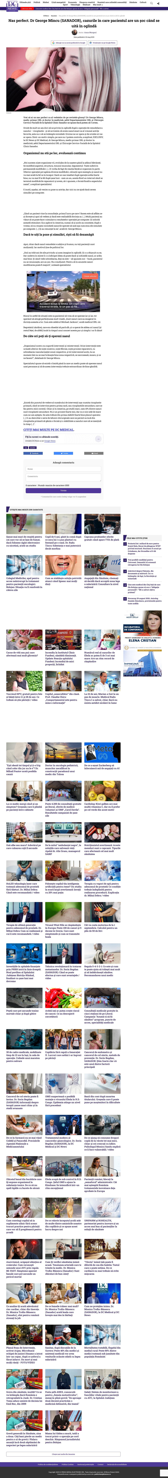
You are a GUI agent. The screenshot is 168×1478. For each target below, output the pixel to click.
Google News (49, 441)
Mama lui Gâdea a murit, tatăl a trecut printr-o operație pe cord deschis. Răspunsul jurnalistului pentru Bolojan (62, 1438)
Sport (65, 4)
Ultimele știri (25, 2)
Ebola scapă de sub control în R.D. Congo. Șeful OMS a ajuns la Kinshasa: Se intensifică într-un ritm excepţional (63, 1184)
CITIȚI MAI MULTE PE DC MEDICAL (48, 430)
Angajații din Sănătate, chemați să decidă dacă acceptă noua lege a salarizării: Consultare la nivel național (102, 582)
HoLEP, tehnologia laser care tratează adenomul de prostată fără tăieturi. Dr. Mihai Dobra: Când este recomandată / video (22, 888)
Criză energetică (58, 2)
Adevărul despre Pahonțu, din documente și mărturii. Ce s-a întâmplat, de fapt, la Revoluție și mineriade (142, 575)
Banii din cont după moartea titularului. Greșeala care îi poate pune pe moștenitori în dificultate (102, 1099)
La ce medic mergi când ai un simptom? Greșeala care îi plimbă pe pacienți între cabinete (24, 806)
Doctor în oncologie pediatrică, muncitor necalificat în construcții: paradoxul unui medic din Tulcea (61, 770)
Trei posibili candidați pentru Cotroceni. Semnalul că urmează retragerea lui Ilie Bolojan (142, 562)
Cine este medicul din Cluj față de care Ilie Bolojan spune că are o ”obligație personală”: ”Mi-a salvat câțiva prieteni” (144, 588)
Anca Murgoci (90, 32)
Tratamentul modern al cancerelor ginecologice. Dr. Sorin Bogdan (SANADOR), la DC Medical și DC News (63, 1142)
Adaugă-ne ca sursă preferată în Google (70, 43)
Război (46, 2)
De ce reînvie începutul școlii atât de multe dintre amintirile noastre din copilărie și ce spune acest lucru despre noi (63, 1225)
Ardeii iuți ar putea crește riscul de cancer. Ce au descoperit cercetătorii (62, 1013)
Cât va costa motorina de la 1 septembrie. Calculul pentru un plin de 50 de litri (100, 927)
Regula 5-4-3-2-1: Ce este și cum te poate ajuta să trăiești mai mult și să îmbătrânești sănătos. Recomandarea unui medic (102, 971)
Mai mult (98, 4)
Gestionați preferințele (85, 1464)
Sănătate (133, 2)
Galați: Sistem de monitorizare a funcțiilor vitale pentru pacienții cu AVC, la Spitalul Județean (101, 1394)
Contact (100, 1464)
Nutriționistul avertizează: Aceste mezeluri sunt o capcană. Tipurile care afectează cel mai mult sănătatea (102, 849)
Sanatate (54, 16)
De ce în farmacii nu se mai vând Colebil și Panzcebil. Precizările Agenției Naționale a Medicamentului (24, 1142)
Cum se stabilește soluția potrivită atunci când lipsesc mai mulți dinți (63, 581)
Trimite (63, 490)
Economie (72, 2)
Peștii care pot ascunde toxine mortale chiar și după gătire (22, 1012)
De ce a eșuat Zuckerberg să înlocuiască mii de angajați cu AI (102, 767)
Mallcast (86, 4)
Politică (37, 2)
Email (95, 453)
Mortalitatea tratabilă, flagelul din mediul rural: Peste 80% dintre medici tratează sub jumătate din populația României (102, 1352)
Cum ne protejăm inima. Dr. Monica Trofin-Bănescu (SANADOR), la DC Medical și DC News (101, 1311)
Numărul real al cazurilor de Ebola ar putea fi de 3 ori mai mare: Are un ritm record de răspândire (99, 657)
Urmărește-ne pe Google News (104, 43)
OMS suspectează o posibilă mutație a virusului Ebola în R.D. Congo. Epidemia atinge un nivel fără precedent (62, 1101)
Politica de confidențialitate (48, 1464)
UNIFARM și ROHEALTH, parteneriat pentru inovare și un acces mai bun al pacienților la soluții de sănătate (101, 1225)
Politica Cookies (68, 1464)
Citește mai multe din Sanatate (63, 1454)
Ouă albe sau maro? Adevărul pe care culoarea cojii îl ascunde (23, 847)
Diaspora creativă (87, 2)
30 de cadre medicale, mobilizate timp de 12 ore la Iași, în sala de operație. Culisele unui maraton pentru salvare (23, 1056)
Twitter (65, 453)
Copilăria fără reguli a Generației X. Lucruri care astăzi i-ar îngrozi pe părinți (63, 1055)
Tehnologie (75, 4)
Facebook (34, 453)
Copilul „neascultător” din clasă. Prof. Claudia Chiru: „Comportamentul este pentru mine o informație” (62, 698)
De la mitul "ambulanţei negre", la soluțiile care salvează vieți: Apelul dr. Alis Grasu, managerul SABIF (63, 849)
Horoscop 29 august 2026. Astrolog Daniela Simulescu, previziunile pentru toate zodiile (68, 9)
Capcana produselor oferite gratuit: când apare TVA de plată (101, 538)
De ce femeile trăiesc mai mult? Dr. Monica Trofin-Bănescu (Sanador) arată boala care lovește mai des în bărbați (62, 1311)
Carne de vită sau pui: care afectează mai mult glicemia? (22, 654)
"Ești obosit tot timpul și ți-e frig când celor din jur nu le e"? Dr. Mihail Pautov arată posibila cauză (23, 770)
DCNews (12, 6)
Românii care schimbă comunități (112, 2)
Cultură (143, 2)
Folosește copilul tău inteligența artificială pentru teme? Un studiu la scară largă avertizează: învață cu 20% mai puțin (63, 888)
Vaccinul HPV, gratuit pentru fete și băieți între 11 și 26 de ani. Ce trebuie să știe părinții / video (24, 696)
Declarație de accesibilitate (117, 1464)
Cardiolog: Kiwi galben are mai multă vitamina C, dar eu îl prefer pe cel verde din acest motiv (102, 806)
